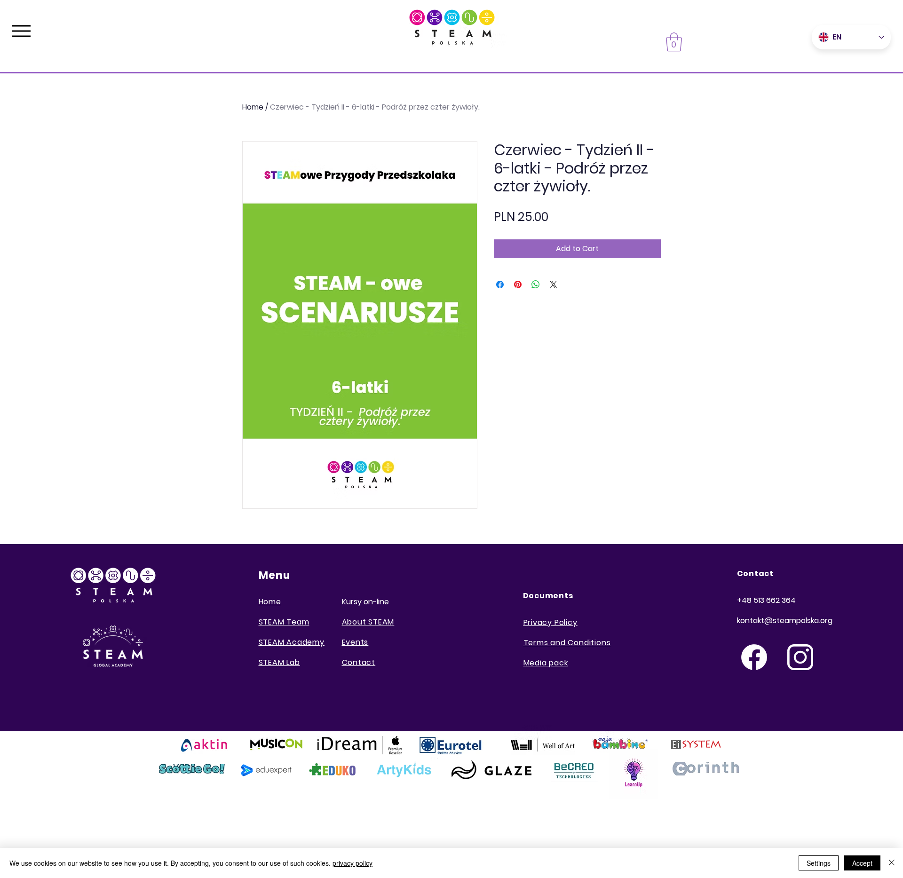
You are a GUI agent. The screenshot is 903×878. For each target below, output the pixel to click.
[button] (674, 41)
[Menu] (21, 30)
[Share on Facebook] (500, 284)
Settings (819, 863)
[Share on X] (553, 284)
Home (252, 107)
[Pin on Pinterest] (517, 284)
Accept (862, 863)
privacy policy (352, 863)
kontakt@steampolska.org (784, 620)
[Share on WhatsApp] (535, 284)
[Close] (891, 862)
